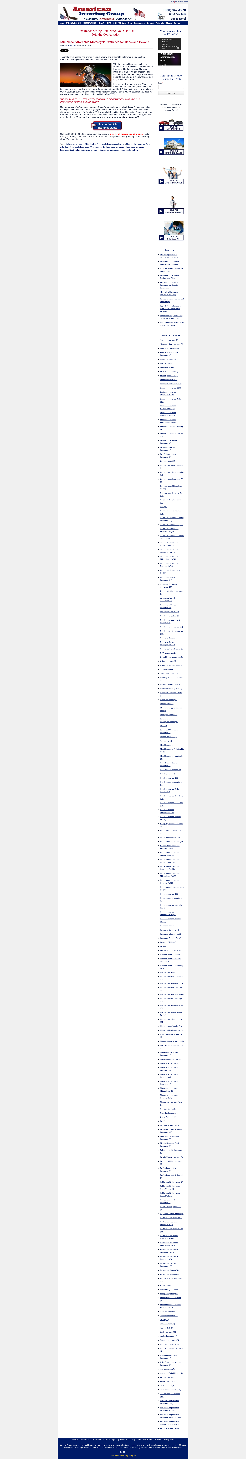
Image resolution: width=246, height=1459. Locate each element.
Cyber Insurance (168, 661)
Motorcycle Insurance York (138, 144)
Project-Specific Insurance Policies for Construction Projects (170, 309)
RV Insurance (96, 147)
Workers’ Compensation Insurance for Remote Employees (170, 285)
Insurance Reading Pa (170, 938)
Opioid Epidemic (168, 1117)
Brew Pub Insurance (169, 371)
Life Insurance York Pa (171, 1026)
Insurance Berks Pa (169, 930)
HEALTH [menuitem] (101, 23)
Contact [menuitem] (150, 23)
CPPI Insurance (168, 653)
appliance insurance (169, 359)
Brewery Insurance (169, 376)
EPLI (163, 726)
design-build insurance (170, 673)
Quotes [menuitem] (177, 23)
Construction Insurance (171, 627)
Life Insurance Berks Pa (171, 983)
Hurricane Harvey (168, 926)
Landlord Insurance (170, 954)
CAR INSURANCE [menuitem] (73, 23)
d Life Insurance (168, 669)
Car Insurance (109, 147)
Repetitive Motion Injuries (171, 1214)
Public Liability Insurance (171, 1182)
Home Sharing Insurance (171, 837)
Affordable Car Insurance (171, 344)
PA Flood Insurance (169, 1125)
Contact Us (179, 2)
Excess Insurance (168, 737)
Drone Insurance (168, 700)
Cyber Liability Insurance (171, 665)
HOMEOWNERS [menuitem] (89, 23)
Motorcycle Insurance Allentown (111, 144)
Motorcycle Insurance (125, 147)
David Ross (72, 45)
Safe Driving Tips (169, 1289)
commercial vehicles (169, 612)
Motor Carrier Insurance (171, 1059)
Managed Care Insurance (172, 1041)
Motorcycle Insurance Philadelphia (81, 144)
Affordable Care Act (169, 348)
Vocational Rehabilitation (171, 1373)
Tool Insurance (167, 1324)
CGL (163, 507)
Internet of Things (168, 942)
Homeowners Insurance (171, 841)
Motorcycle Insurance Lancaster (95, 150)
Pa (162, 1121)
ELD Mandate (167, 704)
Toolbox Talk (166, 1328)
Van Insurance (167, 1369)
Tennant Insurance (169, 1316)
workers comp (167, 1385)
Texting (164, 1320)
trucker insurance (168, 1336)
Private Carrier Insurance (171, 1157)
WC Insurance (167, 1377)
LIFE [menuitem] (109, 23)
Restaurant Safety (169, 1270)
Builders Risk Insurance (171, 384)
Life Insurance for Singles (172, 994)
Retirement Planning (170, 1274)
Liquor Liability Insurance (171, 1030)
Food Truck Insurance (170, 770)
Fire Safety (166, 741)
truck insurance (168, 1332)
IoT (163, 946)
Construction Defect (169, 616)
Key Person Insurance (170, 950)
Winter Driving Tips (169, 1381)
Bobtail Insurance (168, 367)
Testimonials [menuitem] (139, 23)
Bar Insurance (167, 363)
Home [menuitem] (61, 23)
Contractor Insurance (171, 638)
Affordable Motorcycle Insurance (74, 147)
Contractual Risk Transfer (172, 649)
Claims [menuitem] (169, 23)
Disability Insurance (170, 684)
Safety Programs (169, 1294)
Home (172, 2)
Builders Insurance (169, 380)
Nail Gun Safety (168, 1109)
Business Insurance (170, 388)
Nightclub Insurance (169, 1113)
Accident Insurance (169, 340)
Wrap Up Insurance (169, 1428)
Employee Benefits (169, 715)
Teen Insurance (168, 1311)
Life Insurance (168, 972)
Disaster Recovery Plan (171, 688)
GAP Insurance (167, 774)
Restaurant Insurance (171, 1218)
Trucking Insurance (170, 1340)
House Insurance (169, 894)
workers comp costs (170, 1390)
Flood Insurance (168, 745)
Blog (186, 2)
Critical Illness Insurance (171, 657)
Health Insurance (169, 778)
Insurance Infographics (171, 934)
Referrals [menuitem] (160, 23)
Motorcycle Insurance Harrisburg (124, 150)
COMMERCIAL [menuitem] (119, 23)
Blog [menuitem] (130, 23)
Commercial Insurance (171, 525)
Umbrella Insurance (169, 1344)
